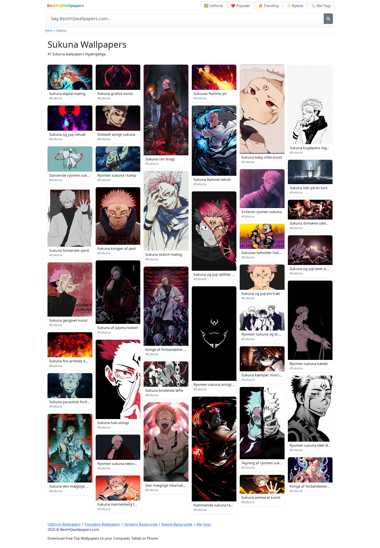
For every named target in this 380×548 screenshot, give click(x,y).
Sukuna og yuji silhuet (67, 134)
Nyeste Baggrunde (176, 524)
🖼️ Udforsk (213, 5)
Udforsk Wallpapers (64, 524)
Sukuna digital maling (67, 93)
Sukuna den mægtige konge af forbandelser (86, 486)
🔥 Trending (268, 5)
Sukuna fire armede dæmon (72, 361)
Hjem (49, 30)
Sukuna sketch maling (163, 254)
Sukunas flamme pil (210, 93)
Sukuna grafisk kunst (115, 93)
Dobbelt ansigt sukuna (116, 134)
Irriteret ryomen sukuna (261, 211)
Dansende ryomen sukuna (71, 175)
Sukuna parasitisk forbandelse (74, 401)
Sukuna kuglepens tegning (312, 147)
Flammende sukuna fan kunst (218, 505)
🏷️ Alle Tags (321, 5)
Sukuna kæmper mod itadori (265, 375)
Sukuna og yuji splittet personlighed (224, 274)
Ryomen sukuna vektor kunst (121, 463)
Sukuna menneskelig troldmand (124, 504)
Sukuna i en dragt (160, 159)
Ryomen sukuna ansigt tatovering (222, 384)
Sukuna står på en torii (308, 187)
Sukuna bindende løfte (164, 390)
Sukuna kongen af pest (116, 248)
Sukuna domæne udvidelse (312, 223)
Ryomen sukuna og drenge (264, 334)
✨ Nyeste (295, 5)
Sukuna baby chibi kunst (261, 157)
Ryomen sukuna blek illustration (316, 445)
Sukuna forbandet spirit (69, 250)
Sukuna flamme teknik (212, 179)
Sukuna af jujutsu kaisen (117, 327)
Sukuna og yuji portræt (260, 293)
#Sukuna (55, 98)
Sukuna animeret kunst (260, 497)
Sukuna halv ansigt (113, 422)
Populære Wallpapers (102, 524)
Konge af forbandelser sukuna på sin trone (181, 349)
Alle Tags (203, 524)
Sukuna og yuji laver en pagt (313, 268)
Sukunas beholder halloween (265, 252)
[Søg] (328, 18)
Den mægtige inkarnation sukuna (173, 485)
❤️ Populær (240, 5)
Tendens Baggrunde (141, 524)
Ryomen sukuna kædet (309, 363)
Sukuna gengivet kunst (68, 320)
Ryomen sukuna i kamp (116, 175)
